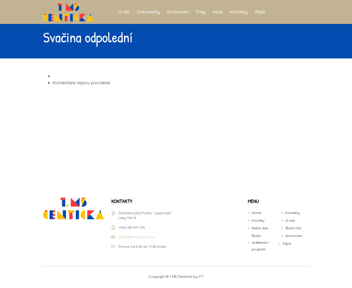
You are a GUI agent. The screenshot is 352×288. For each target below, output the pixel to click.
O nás (124, 12)
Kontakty (239, 12)
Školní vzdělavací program (260, 242)
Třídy (200, 12)
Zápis (260, 12)
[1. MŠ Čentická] (68, 12)
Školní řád (293, 228)
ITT (201, 276)
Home (256, 213)
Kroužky (258, 220)
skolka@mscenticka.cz (136, 237)
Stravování (177, 12)
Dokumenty (148, 12)
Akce (217, 12)
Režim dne (260, 228)
